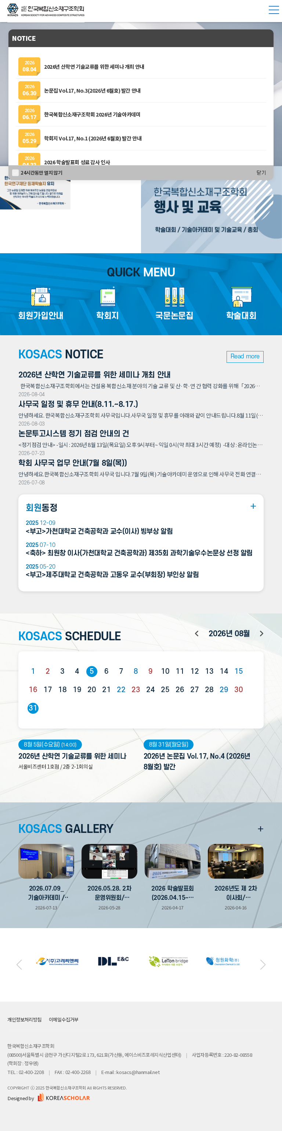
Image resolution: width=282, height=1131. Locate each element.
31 (33, 708)
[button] (19, 965)
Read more (245, 356)
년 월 (229, 634)
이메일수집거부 (64, 1019)
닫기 (261, 172)
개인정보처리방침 (24, 1019)
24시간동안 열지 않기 (41, 172)
